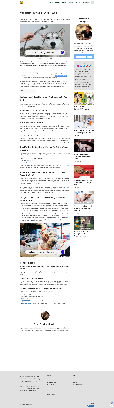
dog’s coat (63, 187)
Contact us (49, 380)
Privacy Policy (50, 384)
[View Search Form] (92, 2)
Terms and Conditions (52, 382)
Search (89, 57)
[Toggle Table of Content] (33, 91)
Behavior (64, 2)
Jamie (22, 16)
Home (51, 2)
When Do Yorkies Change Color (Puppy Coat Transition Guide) (83, 234)
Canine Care (78, 2)
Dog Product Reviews (78, 384)
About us (57, 2)
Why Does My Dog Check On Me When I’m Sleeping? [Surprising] (83, 208)
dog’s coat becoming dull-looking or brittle (35, 162)
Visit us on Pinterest (51, 394)
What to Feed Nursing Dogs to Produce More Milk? (82, 156)
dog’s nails (66, 165)
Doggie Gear (86, 2)
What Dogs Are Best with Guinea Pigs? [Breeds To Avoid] (83, 182)
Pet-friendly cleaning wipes (29, 303)
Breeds (75, 382)
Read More (77, 112)
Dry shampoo (25, 300)
